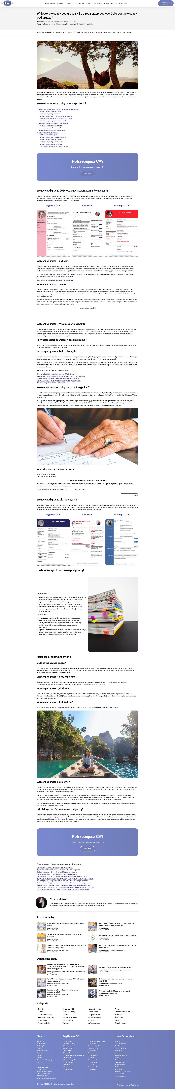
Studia (65, 1015)
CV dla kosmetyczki (69, 1060)
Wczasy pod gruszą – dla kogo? (50, 111)
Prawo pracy (108, 3)
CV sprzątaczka (68, 1069)
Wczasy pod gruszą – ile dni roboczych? (53, 121)
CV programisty (92, 1062)
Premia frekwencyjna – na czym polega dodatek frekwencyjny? (57, 874)
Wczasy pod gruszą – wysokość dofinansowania (56, 116)
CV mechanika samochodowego (73, 1055)
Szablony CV (69, 3)
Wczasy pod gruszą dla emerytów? (51, 144)
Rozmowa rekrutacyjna (46, 1017)
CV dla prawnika (93, 1055)
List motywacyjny (95, 1009)
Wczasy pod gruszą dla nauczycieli (50, 128)
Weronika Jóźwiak (47, 22)
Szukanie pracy (97, 3)
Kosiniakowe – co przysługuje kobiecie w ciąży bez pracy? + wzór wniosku (61, 376)
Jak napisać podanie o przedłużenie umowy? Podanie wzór (56, 374)
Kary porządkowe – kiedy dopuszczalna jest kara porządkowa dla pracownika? (62, 881)
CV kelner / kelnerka (94, 1067)
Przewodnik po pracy (45, 1015)
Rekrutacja (118, 1015)
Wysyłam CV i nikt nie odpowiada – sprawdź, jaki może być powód (58, 870)
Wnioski (77, 24)
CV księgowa (92, 1043)
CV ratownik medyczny (70, 1043)
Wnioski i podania (121, 3)
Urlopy (117, 1020)
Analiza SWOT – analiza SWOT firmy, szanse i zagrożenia (118, 935)
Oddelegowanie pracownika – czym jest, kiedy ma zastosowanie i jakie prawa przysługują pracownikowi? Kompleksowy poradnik (65, 967)
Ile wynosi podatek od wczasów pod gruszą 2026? (56, 118)
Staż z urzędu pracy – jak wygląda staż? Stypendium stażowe (57, 872)
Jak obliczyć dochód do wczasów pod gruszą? (55, 146)
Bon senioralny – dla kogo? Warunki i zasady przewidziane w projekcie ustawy (62, 876)
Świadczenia (70, 24)
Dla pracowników (69, 1009)
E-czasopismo (50, 3)
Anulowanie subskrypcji (44, 1060)
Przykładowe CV (84, 3)
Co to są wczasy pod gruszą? (49, 135)
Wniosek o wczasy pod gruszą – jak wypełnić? (53, 123)
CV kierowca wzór (68, 1064)
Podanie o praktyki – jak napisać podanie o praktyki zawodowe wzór (59, 380)
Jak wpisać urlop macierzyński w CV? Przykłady (115, 967)
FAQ (38, 1062)
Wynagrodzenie (94, 1023)
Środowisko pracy (95, 1017)
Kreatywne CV (67, 1048)
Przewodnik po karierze (123, 1012)
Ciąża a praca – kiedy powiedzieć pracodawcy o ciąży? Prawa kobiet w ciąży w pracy (64, 883)
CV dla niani (91, 1057)
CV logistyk (66, 1053)
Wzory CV (60, 3)
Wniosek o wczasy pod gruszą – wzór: (52, 125)
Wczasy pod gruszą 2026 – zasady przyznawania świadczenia (59, 109)
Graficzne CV (67, 1050)
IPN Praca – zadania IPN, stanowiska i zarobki (114, 991)
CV (76, 3)
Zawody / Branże (120, 1023)
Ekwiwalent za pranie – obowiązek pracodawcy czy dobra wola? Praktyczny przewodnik (65, 878)
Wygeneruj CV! (53, 205)
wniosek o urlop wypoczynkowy (63, 280)
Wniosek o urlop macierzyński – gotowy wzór (51, 383)
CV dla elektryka (93, 1060)
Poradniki (53, 24)
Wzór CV (39, 1048)
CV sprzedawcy (68, 1067)
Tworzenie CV (68, 1020)
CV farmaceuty (92, 1053)
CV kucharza (92, 1050)
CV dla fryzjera (67, 1057)
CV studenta (67, 1041)
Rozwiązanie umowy (70, 1017)
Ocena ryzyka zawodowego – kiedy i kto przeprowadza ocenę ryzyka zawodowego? (64, 885)
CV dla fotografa (68, 1062)
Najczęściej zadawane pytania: (48, 132)
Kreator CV (40, 1041)
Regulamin (134, 1085)
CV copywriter (92, 1069)
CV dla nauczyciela (69, 1046)
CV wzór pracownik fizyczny (96, 1041)
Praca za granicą (69, 1012)
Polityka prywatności (123, 1085)
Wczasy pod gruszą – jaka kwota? (51, 139)
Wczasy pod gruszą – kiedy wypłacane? (53, 137)
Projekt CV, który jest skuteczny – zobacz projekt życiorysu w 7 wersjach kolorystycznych (65, 887)
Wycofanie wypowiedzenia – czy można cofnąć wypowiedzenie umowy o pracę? (63, 889)
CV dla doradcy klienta (95, 1046)
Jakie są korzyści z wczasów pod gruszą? (52, 130)
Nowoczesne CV (93, 1048)
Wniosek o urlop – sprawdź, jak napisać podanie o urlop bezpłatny (58, 378)
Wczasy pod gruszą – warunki (50, 114)
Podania (47, 24)
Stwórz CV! (87, 205)
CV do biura (91, 1064)
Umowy (91, 1020)
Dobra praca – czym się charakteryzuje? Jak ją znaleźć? (55, 868)
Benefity (40, 1009)
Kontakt (39, 1057)
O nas (39, 1055)
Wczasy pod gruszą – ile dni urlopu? (52, 142)
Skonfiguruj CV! (121, 205)
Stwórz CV (87, 174)
